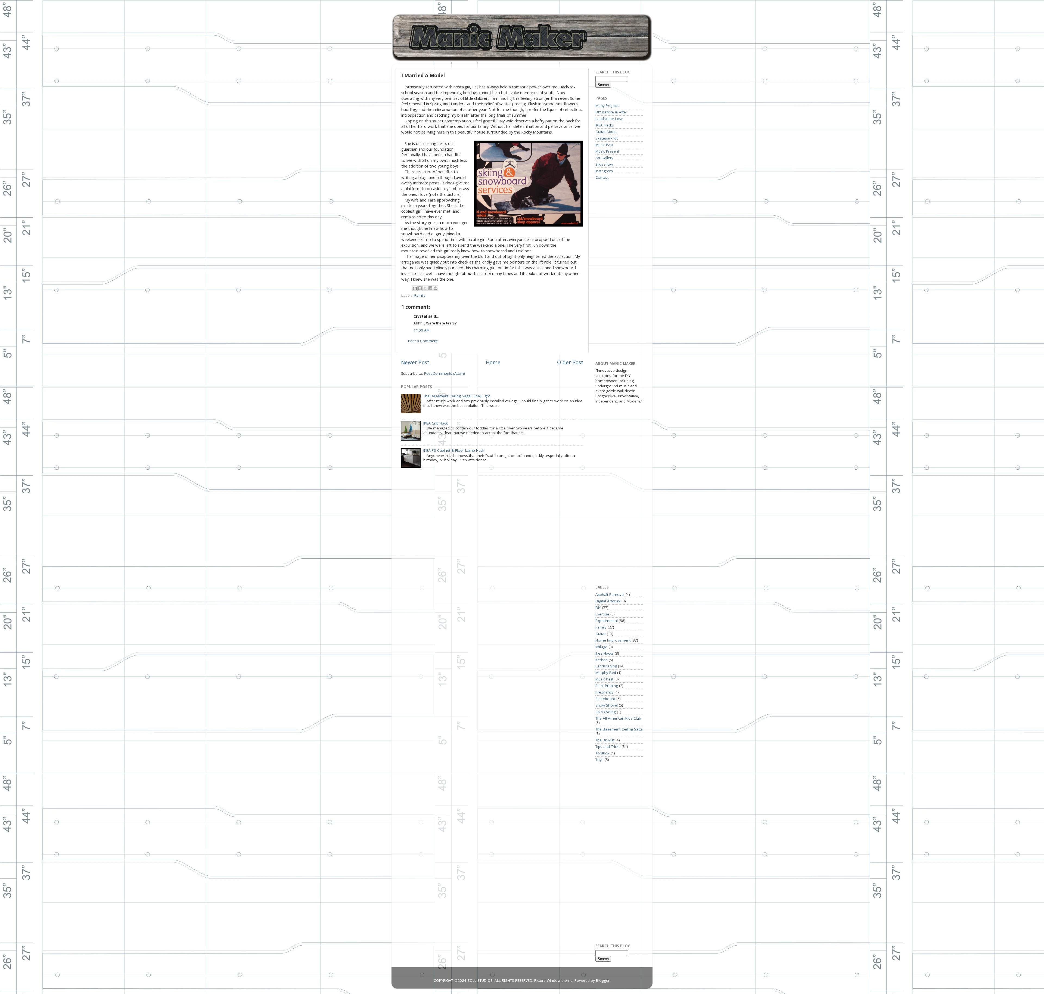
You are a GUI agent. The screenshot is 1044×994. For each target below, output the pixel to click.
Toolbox (602, 753)
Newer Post (415, 362)
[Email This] (415, 288)
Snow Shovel (606, 705)
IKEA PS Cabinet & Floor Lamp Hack (453, 450)
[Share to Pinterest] (435, 288)
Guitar (600, 633)
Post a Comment (422, 340)
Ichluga (601, 646)
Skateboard (605, 698)
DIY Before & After (611, 112)
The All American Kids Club (618, 718)
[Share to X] (425, 288)
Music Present (607, 151)
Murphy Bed (605, 672)
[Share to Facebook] (430, 288)
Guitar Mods (605, 131)
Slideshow (604, 164)
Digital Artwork (607, 601)
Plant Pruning (606, 685)
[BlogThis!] (420, 288)
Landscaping (606, 666)
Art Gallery (604, 157)
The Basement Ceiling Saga (619, 729)
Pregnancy (604, 692)
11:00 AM (422, 330)
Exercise (602, 614)
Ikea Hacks (604, 653)
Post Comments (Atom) (444, 373)
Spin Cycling (605, 711)
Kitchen (601, 659)
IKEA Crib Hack (435, 423)
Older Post (570, 362)
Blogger (603, 980)
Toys (599, 759)
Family (419, 295)
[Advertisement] (617, 270)
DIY (598, 607)
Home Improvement (612, 640)
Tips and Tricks (607, 746)
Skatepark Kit (606, 138)
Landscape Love (609, 118)
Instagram (604, 170)
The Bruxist (604, 740)
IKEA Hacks (604, 125)
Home (493, 362)
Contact (601, 177)
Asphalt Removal (609, 594)
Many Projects (607, 105)
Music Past (604, 144)
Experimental (606, 620)
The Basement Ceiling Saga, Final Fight (456, 396)
